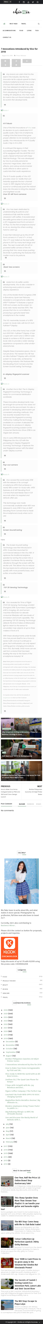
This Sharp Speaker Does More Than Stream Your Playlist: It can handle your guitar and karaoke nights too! (20, 1204)
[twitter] (33, 2)
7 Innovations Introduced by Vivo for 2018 (23, 1064)
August (9, 1056)
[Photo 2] (5, 204)
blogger (22, 804)
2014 (6, 1157)
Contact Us (7, 37)
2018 (6, 1038)
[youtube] (28, 2)
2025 (6, 1014)
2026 (6, 1010)
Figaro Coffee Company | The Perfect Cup (23, 1091)
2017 (6, 1146)
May (8, 1131)
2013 (6, 1160)
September (11, 1052)
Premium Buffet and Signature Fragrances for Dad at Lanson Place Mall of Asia (21, 776)
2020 (6, 1031)
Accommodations (9, 30)
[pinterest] (37, 2)
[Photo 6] (5, 597)
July (7, 1124)
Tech (37, 30)
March (8, 1138)
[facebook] (19, 2)
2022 (6, 1024)
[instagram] (24, 2)
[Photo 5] (5, 474)
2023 (6, 1021)
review (5, 989)
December (10, 1042)
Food (21, 30)
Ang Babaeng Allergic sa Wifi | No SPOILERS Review (19, 1113)
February (10, 1142)
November (10, 1045)
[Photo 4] (5, 384)
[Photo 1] (5, 110)
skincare (6, 993)
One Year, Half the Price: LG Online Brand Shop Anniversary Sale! (27, 1180)
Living (29, 30)
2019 (6, 1035)
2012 (6, 1164)
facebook (30, 804)
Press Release (21, 55)
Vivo (29, 127)
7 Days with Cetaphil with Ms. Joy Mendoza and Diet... (19, 1086)
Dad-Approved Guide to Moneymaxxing (17, 756)
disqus (38, 804)
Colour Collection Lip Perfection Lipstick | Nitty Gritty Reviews (27, 1242)
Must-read (14, 24)
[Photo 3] (5, 276)
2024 (6, 1017)
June (8, 1128)
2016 (6, 1150)
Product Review (9, 981)
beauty (5, 985)
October (10, 1049)
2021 (6, 1028)
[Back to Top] (39, 1322)
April (8, 1135)
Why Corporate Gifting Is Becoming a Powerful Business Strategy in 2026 (19, 733)
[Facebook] (5, 61)
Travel (23, 24)
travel (5, 997)
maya (4, 752)
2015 (6, 1153)
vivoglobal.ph (6, 698)
